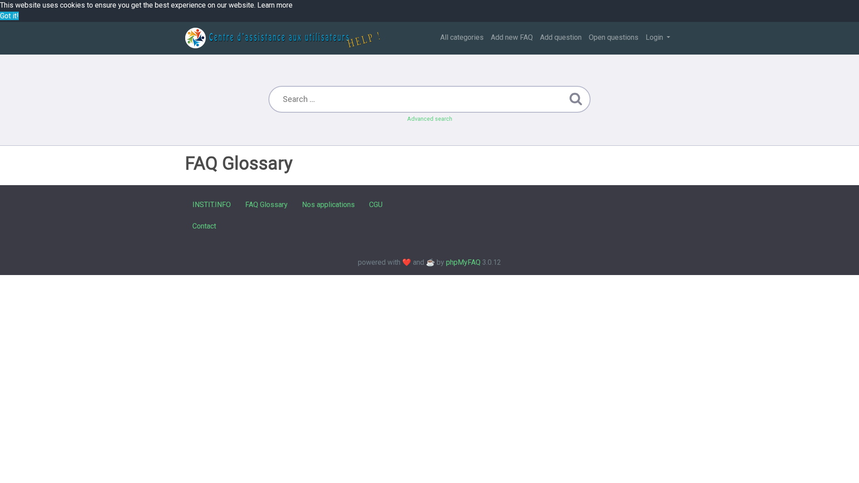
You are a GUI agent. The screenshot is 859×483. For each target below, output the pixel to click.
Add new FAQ (512, 37)
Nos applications (328, 204)
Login (655, 37)
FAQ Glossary (266, 204)
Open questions (613, 37)
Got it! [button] (9, 16)
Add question (561, 37)
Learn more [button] (275, 5)
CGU (376, 204)
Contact (204, 226)
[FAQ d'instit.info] (282, 38)
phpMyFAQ (463, 262)
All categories (462, 37)
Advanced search (429, 118)
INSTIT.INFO (211, 204)
